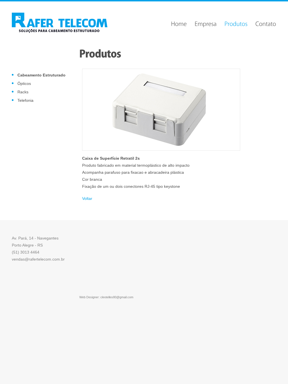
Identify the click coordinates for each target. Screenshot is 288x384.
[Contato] (265, 23)
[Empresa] (206, 23)
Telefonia (25, 100)
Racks (22, 92)
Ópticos (24, 83)
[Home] (179, 23)
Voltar (87, 198)
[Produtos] (236, 23)
